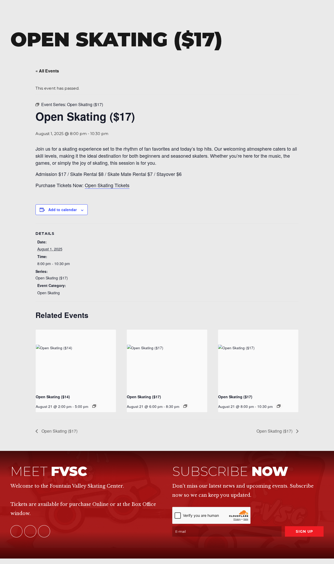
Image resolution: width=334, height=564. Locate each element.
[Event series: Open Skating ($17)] (185, 406)
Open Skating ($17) (51, 277)
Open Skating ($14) (53, 396)
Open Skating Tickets (107, 185)
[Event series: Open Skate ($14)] (94, 406)
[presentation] (76, 360)
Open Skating (48, 292)
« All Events (47, 71)
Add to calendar (62, 209)
